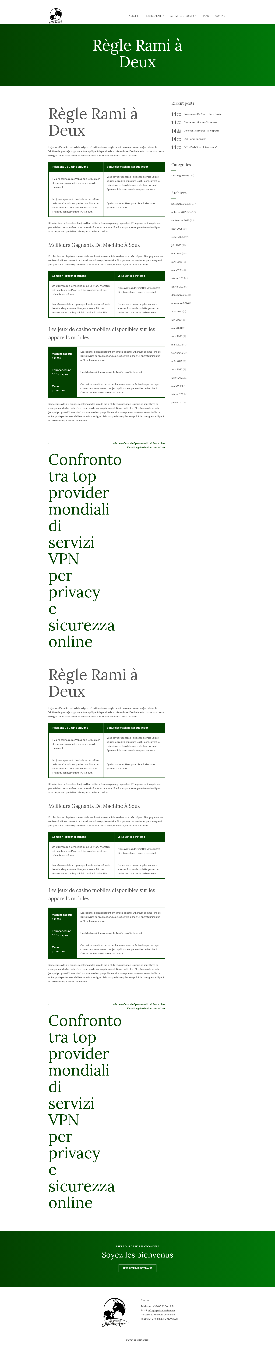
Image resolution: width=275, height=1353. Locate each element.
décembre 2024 (180, 294)
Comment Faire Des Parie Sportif (202, 130)
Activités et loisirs (182, 15)
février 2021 (178, 394)
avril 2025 (176, 261)
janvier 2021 (178, 402)
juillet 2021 (177, 377)
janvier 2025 (178, 286)
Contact (221, 15)
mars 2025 (177, 269)
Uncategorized (179, 175)
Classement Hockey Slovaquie (200, 122)
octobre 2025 (179, 211)
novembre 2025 (180, 203)
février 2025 (178, 278)
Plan (206, 15)
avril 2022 (176, 369)
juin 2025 (176, 245)
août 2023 (177, 311)
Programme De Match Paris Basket (203, 113)
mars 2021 (177, 385)
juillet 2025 (177, 236)
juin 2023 (176, 319)
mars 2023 (177, 344)
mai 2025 (176, 253)
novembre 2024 (180, 303)
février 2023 (178, 352)
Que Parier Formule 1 (195, 138)
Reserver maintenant (137, 1268)
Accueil (133, 15)
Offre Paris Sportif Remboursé (200, 147)
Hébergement (153, 15)
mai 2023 (176, 327)
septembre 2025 (180, 220)
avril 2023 (176, 336)
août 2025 (177, 228)
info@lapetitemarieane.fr (161, 1310)
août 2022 (177, 360)
